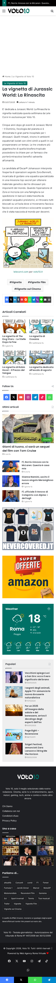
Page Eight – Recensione (32, 732)
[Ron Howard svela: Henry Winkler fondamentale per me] (45, 850)
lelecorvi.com (21, 271)
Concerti (19, 882)
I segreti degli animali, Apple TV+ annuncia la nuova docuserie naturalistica (37, 692)
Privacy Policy (9, 820)
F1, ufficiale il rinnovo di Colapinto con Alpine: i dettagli (35, 495)
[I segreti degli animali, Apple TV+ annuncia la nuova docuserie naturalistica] (14, 692)
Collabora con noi (11, 811)
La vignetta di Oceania (37, 338)
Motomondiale (10, 893)
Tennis (31, 898)
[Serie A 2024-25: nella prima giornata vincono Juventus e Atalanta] (10, 850)
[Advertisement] (28, 45)
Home (7, 76)
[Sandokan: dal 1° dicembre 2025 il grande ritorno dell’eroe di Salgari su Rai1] (45, 840)
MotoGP (47, 888)
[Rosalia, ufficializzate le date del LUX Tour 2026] (10, 861)
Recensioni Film (28, 893)
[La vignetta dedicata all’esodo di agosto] (41, 357)
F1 (38, 882)
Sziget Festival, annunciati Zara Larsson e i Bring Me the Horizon (36, 749)
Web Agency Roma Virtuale (33, 953)
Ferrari (46, 882)
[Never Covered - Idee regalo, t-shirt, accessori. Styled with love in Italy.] (28, 549)
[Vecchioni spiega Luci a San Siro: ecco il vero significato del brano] (14, 677)
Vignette (16, 282)
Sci (5, 898)
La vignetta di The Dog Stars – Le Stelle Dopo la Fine (14, 339)
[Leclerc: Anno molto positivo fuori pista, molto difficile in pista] (28, 850)
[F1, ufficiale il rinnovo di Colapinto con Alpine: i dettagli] (10, 496)
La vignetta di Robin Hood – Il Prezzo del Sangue (13, 370)
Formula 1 (8, 888)
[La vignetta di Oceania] (41, 326)
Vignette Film (38, 282)
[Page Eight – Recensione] (14, 735)
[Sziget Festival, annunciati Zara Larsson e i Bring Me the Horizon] (14, 748)
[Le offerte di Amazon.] (28, 597)
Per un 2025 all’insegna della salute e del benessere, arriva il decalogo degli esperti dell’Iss (36, 714)
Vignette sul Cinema (28, 288)
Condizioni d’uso (10, 816)
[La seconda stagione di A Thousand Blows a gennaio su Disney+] (45, 861)
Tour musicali (44, 898)
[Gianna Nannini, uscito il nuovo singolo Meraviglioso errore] (10, 481)
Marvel (36, 888)
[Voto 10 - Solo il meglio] (19, 11)
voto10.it (38, 271)
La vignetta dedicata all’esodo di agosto (41, 369)
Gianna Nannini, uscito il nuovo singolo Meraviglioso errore (37, 480)
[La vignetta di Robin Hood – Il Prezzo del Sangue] (14, 357)
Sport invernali (17, 898)
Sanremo (43, 893)
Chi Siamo (7, 806)
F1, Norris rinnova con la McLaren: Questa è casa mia (35, 465)
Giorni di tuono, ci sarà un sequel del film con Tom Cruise (26, 448)
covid (29, 882)
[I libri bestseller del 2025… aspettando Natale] (28, 840)
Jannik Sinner (23, 888)
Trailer (6, 904)
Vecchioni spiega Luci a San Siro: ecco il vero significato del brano (37, 676)
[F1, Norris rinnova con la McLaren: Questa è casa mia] (10, 466)
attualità (7, 882)
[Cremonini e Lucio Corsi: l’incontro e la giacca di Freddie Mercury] (28, 861)
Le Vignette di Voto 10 (23, 76)
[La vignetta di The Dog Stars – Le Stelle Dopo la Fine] (14, 326)
